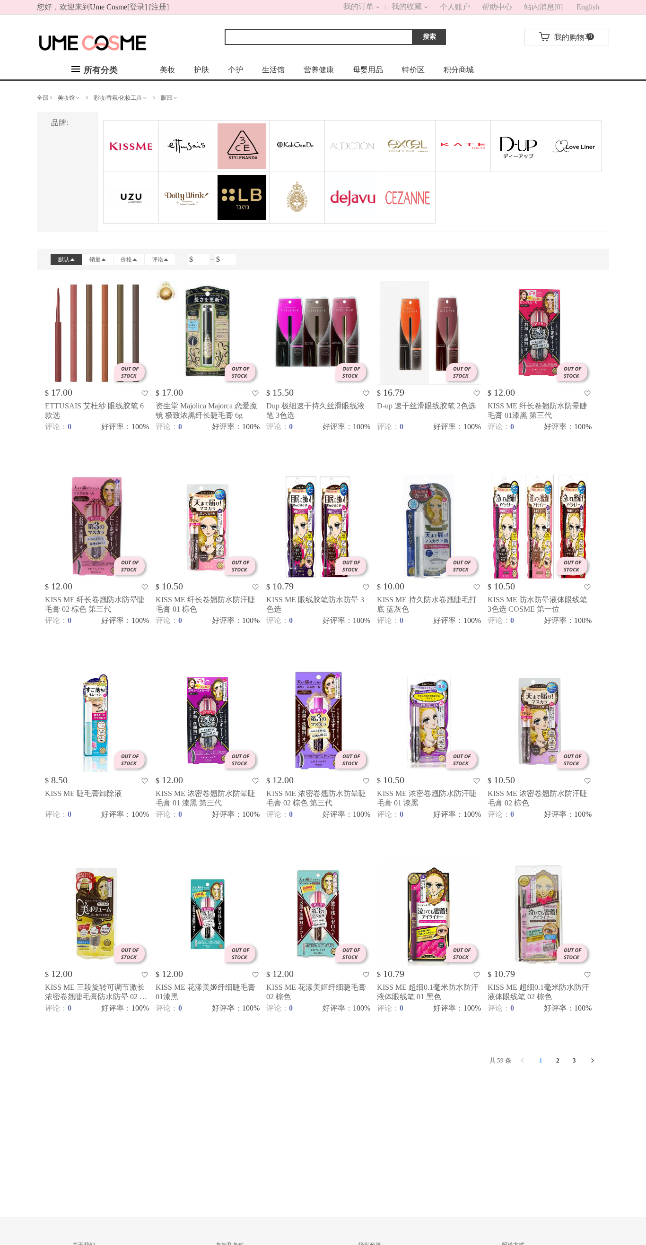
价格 (126, 259)
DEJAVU (352, 197)
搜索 (429, 36)
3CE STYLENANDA (241, 146)
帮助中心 (497, 7)
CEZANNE (407, 197)
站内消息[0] (543, 7)
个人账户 (455, 7)
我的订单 (347, 6)
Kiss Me (131, 146)
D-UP (518, 146)
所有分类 (99, 70)
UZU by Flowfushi (131, 197)
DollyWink (186, 197)
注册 (158, 7)
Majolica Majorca (297, 197)
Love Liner (573, 146)
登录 (137, 7)
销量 (95, 259)
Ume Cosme (108, 7)
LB (241, 197)
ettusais (186, 146)
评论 (157, 259)
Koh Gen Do (297, 146)
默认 (64, 259)
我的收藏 (407, 6)
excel (407, 146)
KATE (463, 146)
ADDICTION (352, 146)
